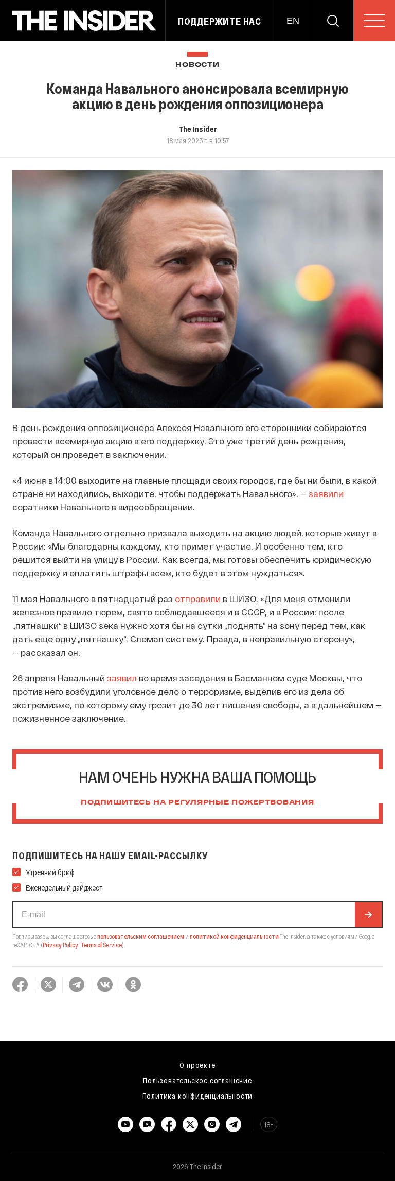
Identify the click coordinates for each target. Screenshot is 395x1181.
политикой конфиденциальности (234, 936)
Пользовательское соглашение (197, 1080)
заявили (326, 493)
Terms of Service (101, 944)
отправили (198, 598)
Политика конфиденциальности (197, 1095)
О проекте (197, 1064)
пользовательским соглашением (140, 936)
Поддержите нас (219, 21)
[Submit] (368, 914)
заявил (122, 678)
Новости (197, 65)
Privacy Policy (60, 944)
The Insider (197, 128)
